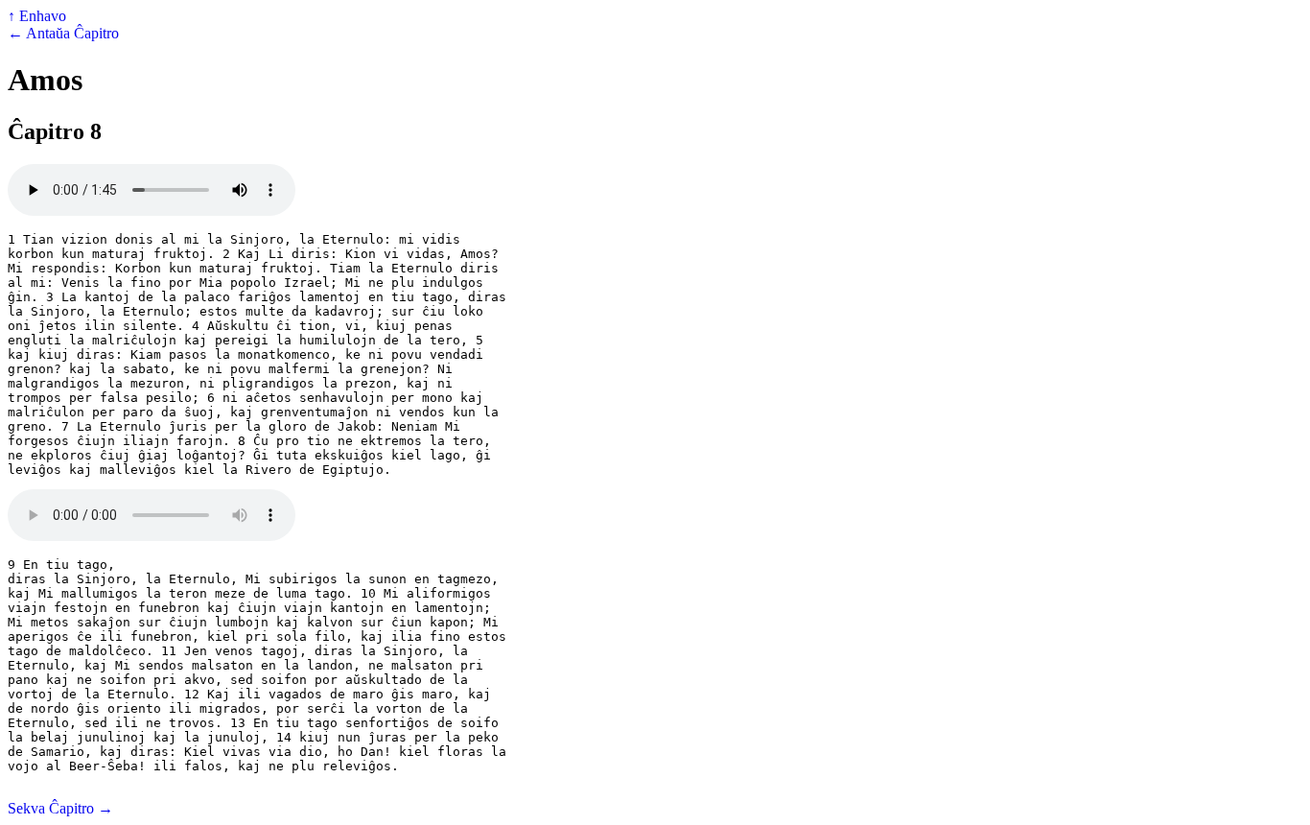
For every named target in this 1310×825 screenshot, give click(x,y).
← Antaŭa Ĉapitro (63, 33)
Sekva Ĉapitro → (60, 808)
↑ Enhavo (37, 16)
